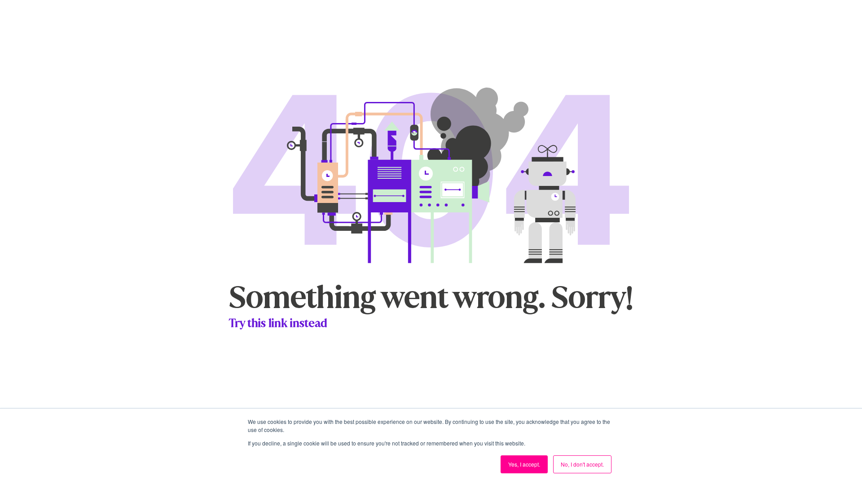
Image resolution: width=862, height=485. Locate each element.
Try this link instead (278, 323)
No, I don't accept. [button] (582, 464)
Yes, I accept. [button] (524, 464)
